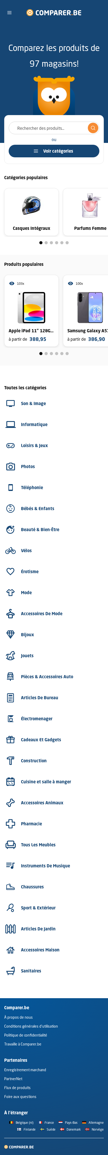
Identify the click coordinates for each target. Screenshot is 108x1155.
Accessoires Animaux (42, 802)
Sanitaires (31, 970)
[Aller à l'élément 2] (46, 242)
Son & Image (33, 403)
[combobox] (54, 128)
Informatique (34, 424)
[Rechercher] (93, 128)
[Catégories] (9, 12)
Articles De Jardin (38, 928)
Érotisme (30, 571)
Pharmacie (31, 823)
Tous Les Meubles (38, 844)
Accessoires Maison (40, 949)
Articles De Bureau (39, 697)
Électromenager (36, 718)
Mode (26, 592)
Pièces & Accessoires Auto (47, 676)
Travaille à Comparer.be (22, 1044)
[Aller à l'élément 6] (67, 242)
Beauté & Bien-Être (40, 529)
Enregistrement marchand (25, 1070)
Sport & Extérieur (38, 907)
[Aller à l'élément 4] (56, 242)
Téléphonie (32, 487)
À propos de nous (18, 1017)
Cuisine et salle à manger (46, 781)
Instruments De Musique (45, 865)
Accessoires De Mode (41, 613)
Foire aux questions (20, 1096)
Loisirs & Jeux (34, 445)
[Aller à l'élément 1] (40, 242)
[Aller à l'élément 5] (61, 242)
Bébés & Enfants (37, 508)
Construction (34, 760)
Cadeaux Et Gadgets (41, 739)
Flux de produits (17, 1087)
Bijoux (27, 634)
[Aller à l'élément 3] (51, 242)
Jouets (27, 655)
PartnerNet (13, 1078)
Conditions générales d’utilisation (31, 1026)
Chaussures (32, 886)
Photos (28, 466)
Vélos (26, 550)
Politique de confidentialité (25, 1035)
